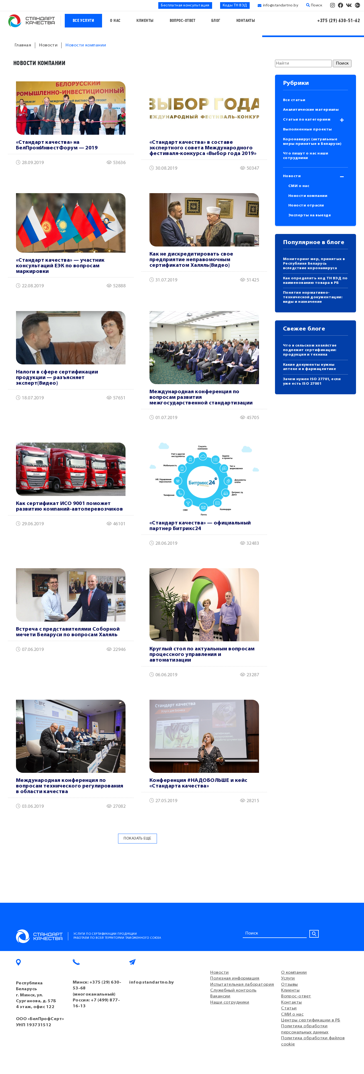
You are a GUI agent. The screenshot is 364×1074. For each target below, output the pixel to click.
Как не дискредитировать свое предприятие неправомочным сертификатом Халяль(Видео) (191, 260)
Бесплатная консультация (185, 5)
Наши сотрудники (229, 1002)
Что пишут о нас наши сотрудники (305, 156)
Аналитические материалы (311, 110)
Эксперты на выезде (309, 215)
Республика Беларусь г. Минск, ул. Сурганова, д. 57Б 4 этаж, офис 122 (36, 995)
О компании (294, 972)
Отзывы (289, 984)
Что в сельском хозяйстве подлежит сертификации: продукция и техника (310, 350)
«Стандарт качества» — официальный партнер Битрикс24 (200, 526)
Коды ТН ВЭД (235, 5)
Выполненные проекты (307, 130)
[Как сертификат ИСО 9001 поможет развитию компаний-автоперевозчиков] (71, 469)
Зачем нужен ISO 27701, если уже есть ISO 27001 (312, 381)
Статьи (289, 1008)
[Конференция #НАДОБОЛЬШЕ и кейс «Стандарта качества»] (204, 736)
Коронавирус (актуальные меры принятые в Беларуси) (312, 141)
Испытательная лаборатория (242, 984)
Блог (215, 20)
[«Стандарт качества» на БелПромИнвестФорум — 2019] (71, 108)
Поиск (316, 5)
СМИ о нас (298, 186)
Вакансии (220, 996)
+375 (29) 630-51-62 (338, 21)
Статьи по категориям (306, 120)
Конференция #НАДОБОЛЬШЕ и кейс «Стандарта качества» (198, 783)
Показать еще (137, 839)
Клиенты (144, 20)
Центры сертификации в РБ (310, 1020)
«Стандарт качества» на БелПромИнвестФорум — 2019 (57, 145)
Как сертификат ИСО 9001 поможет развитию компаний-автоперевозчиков (69, 506)
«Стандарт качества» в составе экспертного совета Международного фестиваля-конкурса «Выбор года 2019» (202, 148)
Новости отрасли (306, 206)
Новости (292, 176)
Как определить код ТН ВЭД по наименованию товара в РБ (315, 280)
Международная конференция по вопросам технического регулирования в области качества (69, 786)
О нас (115, 20)
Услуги (288, 978)
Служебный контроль (233, 990)
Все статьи (294, 100)
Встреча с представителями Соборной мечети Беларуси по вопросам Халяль (68, 632)
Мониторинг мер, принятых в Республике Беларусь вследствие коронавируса (314, 263)
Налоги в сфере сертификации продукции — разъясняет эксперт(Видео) (57, 378)
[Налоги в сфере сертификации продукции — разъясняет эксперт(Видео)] (71, 337)
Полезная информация (235, 978)
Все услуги (83, 20)
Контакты (245, 20)
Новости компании (307, 196)
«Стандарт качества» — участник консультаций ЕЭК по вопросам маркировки (60, 266)
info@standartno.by (280, 5)
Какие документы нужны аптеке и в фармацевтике (309, 367)
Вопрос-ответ (182, 20)
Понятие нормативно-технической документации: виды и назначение (312, 297)
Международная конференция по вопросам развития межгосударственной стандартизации (201, 397)
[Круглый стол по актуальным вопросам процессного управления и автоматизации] (204, 604)
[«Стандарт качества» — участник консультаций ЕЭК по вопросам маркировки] (71, 222)
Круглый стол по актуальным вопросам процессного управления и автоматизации (202, 655)
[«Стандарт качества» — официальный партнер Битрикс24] (204, 479)
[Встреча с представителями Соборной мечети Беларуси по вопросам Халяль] (71, 595)
